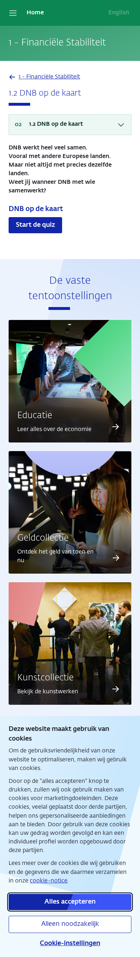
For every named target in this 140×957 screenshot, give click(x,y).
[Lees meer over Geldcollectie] (116, 558)
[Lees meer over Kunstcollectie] (115, 689)
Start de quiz (35, 225)
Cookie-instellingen (70, 943)
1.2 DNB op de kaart (56, 124)
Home (35, 13)
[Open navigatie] (13, 13)
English (118, 13)
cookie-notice (48, 881)
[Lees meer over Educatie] (115, 427)
